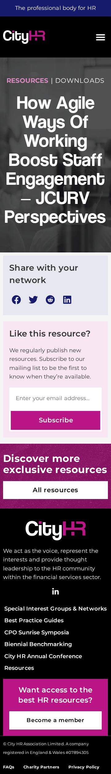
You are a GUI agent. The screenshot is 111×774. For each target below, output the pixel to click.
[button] (100, 37)
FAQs (8, 766)
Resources (19, 667)
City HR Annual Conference (43, 656)
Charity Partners (41, 766)
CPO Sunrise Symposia (36, 632)
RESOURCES (27, 80)
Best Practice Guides (34, 620)
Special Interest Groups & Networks (55, 608)
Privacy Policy (83, 766)
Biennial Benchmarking (38, 644)
